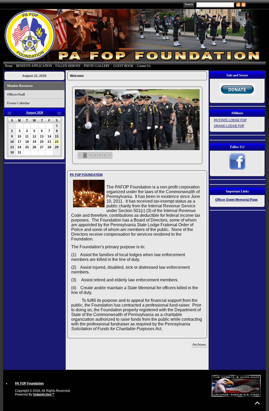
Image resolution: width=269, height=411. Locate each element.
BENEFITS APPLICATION (34, 66)
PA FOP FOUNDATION (86, 175)
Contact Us (144, 66)
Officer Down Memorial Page (236, 200)
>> (59, 112)
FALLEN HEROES (67, 66)
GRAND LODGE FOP (229, 126)
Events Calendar (18, 103)
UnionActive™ (44, 394)
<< (9, 112)
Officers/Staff (16, 94)
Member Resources (20, 86)
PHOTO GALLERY (97, 66)
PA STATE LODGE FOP (230, 120)
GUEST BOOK (123, 66)
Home (9, 66)
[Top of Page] (257, 403)
